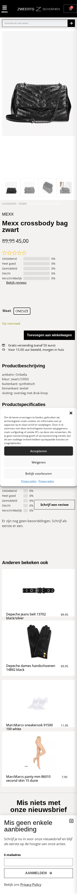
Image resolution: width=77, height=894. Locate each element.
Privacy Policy (30, 884)
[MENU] (4, 7)
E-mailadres (12, 855)
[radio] (22, 311)
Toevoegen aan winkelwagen (49, 335)
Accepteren (38, 451)
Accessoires (9, 203)
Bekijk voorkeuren (38, 473)
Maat (6, 310)
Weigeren (39, 462)
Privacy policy (29, 481)
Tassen (22, 203)
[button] (71, 413)
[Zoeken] (71, 23)
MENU (4, 11)
